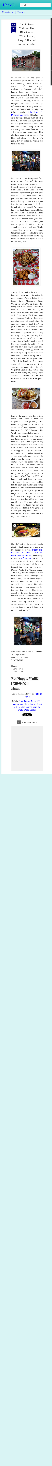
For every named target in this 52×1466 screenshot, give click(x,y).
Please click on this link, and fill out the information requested (27, 552)
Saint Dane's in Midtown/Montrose (27, 113)
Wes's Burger (30, 709)
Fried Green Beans (27, 701)
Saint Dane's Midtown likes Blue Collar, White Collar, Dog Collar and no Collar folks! (27, 34)
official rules (26, 558)
